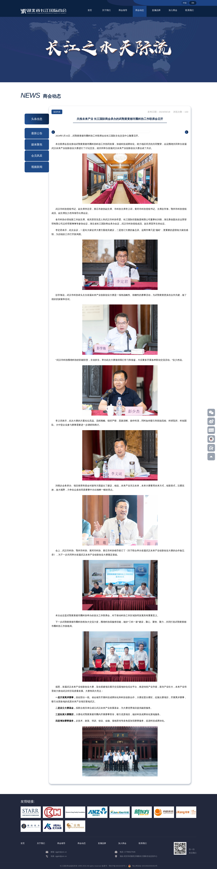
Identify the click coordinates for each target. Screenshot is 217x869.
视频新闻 (36, 166)
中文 (185, 3)
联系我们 (189, 10)
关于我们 (106, 10)
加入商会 (173, 10)
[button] (53, 132)
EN (193, 3)
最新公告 (36, 133)
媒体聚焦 (36, 144)
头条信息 (36, 119)
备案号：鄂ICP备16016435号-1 (114, 866)
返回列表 (56, 112)
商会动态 (139, 10)
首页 (90, 10)
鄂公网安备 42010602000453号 (144, 866)
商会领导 (123, 10)
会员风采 (36, 155)
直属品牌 (156, 10)
